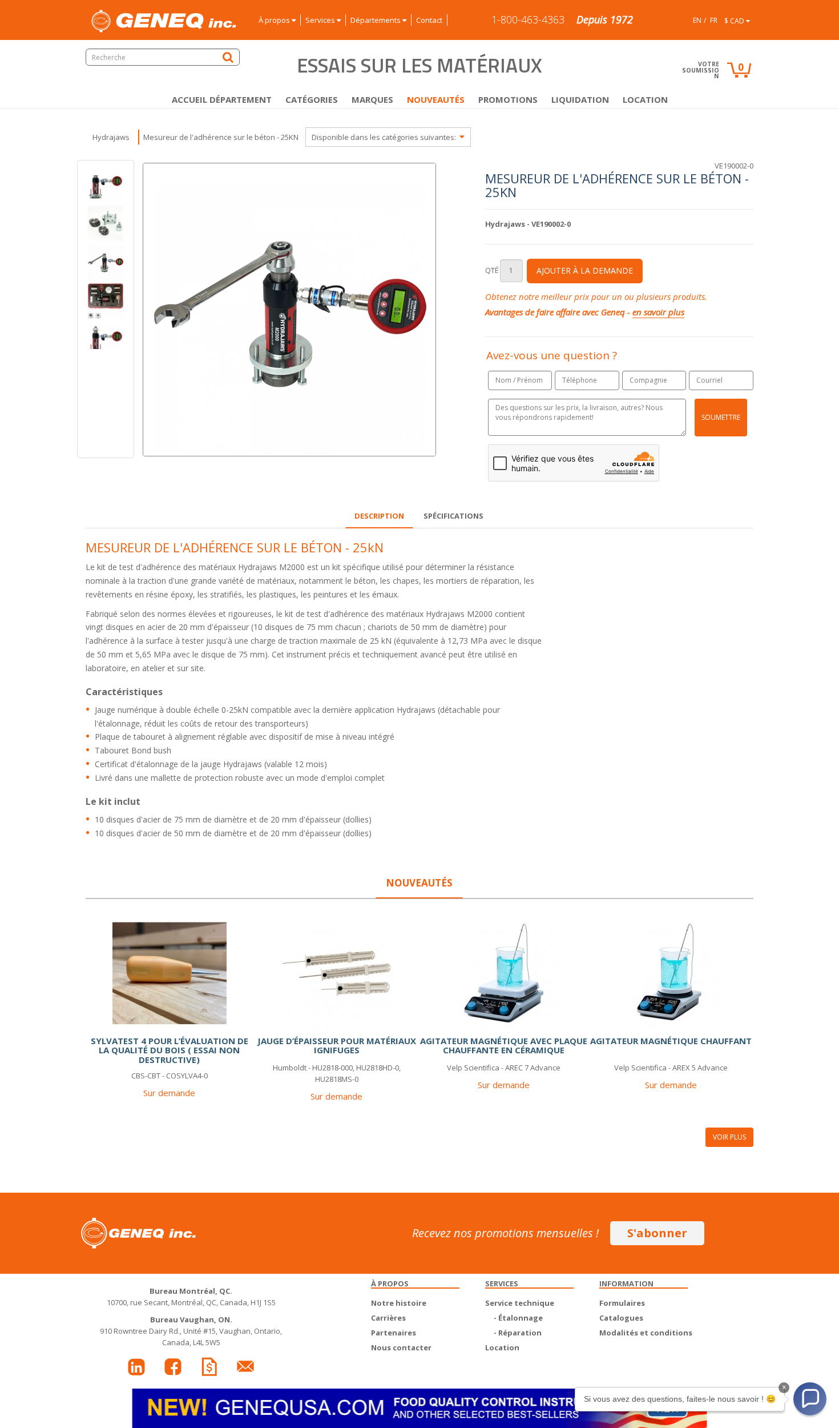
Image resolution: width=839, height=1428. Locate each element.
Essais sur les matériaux (419, 65)
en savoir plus (658, 312)
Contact (429, 20)
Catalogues (621, 1318)
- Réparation (518, 1332)
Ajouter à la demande (585, 270)
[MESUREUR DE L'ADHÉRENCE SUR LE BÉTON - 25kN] (105, 223)
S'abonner (657, 1233)
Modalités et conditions (645, 1332)
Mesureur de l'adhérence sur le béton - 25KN (221, 137)
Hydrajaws (111, 137)
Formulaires (622, 1303)
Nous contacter (401, 1347)
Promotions (508, 99)
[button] (809, 1398)
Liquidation (580, 99)
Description (379, 516)
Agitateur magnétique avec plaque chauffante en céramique (503, 1045)
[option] (105, 262)
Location (645, 99)
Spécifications (453, 516)
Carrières (388, 1318)
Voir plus (729, 1137)
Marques (372, 99)
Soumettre (720, 417)
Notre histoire (398, 1303)
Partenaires (393, 1332)
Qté (492, 270)
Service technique (519, 1303)
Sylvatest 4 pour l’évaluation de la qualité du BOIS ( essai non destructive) (169, 1050)
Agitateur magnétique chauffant (671, 1040)
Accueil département (222, 99)
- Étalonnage (518, 1318)
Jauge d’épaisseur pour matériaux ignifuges (336, 1045)
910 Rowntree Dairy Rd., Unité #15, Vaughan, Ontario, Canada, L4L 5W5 (191, 1330)
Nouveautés (436, 99)
